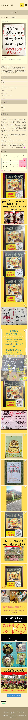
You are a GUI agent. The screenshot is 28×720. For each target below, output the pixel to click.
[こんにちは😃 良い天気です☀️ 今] (14, 498)
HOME (2, 17)
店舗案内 (3, 82)
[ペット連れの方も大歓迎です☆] (14, 654)
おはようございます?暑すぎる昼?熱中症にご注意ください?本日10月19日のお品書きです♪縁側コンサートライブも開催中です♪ (14, 136)
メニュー (3, 85)
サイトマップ (4, 98)
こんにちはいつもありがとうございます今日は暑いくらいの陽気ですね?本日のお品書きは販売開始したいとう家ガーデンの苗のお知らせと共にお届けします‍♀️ (14, 145)
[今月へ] (21, 155)
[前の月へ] (17, 155)
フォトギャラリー (5, 110)
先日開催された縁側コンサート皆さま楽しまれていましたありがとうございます (13, 140)
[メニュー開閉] (26, 5)
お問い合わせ (4, 93)
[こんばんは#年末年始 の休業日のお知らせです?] (14, 39)
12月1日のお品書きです (7, 66)
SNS (7, 17)
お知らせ (3, 107)
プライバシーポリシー (6, 95)
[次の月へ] (24, 155)
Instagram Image (5, 117)
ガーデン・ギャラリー (6, 90)
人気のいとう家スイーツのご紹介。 (9, 88)
